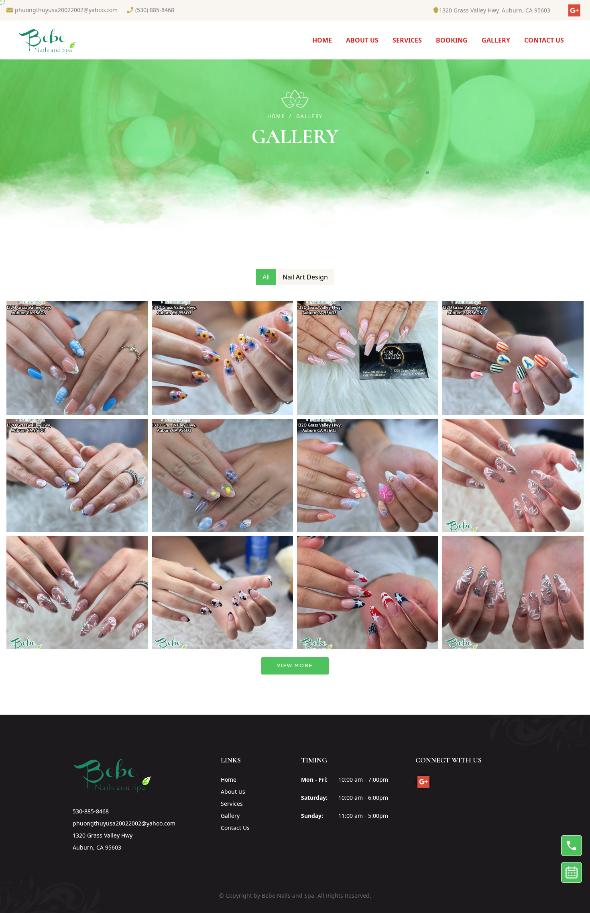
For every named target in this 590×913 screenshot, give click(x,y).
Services (407, 40)
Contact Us (235, 827)
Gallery (230, 815)
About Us (233, 791)
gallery (496, 40)
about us (362, 40)
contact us (544, 40)
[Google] (577, 10)
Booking (452, 40)
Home (322, 40)
